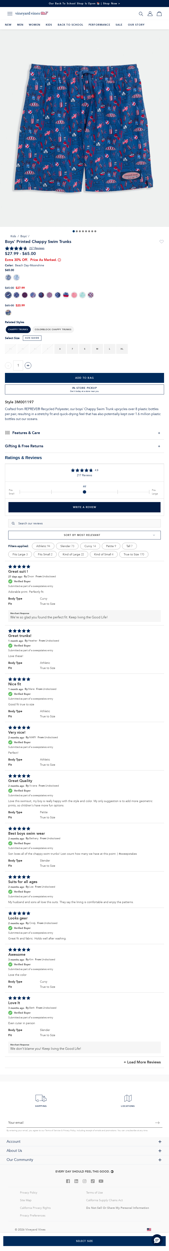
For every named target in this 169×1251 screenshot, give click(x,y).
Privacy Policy (69, 1130)
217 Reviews (37, 248)
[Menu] (10, 13)
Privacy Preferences (32, 1215)
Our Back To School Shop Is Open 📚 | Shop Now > (84, 3)
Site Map (26, 1200)
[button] (53, 329)
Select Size (84, 1241)
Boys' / (24, 236)
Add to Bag (84, 378)
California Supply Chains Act (104, 1200)
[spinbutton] (18, 365)
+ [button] (28, 365)
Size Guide (32, 338)
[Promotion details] (59, 259)
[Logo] (31, 14)
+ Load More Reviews (142, 1062)
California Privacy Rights (35, 1208)
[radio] (8, 277)
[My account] (150, 13)
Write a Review (84, 507)
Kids (13, 236)
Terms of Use (94, 1192)
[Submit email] (157, 1123)
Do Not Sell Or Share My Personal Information (117, 1208)
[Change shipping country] (149, 1229)
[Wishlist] (161, 241)
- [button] (8, 365)
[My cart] (159, 13)
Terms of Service (53, 1130)
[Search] (141, 13)
